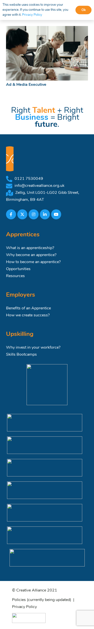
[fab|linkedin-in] (45, 214)
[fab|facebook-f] (11, 214)
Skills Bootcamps (21, 355)
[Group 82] (29, 618)
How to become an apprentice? (33, 262)
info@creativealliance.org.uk (39, 186)
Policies (19, 600)
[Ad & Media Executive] (47, 53)
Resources (15, 276)
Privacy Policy (24, 607)
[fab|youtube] (56, 214)
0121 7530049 (29, 179)
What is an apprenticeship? (30, 248)
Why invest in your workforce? (33, 348)
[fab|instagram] (34, 214)
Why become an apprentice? (31, 255)
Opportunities (18, 269)
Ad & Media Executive (26, 85)
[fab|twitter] (22, 214)
